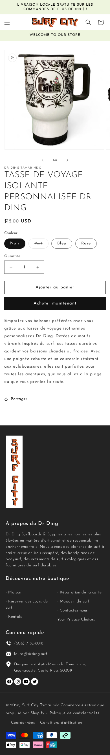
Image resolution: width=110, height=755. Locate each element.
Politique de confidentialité (75, 713)
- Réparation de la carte (79, 592)
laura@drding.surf (30, 654)
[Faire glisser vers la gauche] (42, 160)
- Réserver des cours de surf (27, 604)
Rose (86, 243)
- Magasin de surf (73, 601)
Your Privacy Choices (76, 619)
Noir (14, 243)
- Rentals (14, 617)
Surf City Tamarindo (41, 705)
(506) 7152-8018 (28, 643)
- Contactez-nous (72, 610)
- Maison (13, 592)
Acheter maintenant (55, 303)
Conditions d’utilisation (61, 723)
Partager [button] (19, 399)
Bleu (61, 243)
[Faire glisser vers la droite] (67, 160)
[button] (7, 22)
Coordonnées (23, 723)
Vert (41, 245)
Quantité (12, 256)
